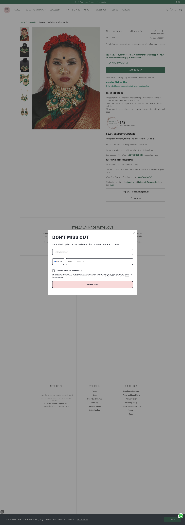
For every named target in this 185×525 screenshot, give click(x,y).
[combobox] (58, 261)
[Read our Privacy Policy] (131, 274)
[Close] (134, 233)
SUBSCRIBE (92, 284)
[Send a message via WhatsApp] (181, 516)
